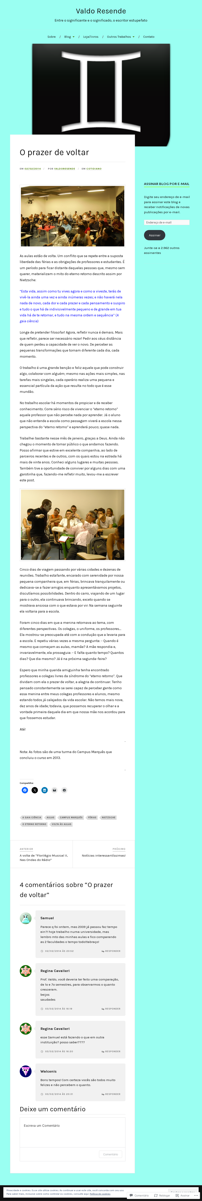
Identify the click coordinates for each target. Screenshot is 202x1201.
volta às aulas (61, 824)
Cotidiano (94, 168)
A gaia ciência (31, 817)
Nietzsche (108, 817)
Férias (92, 817)
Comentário (110, 1154)
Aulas (50, 817)
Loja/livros (90, 37)
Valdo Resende (101, 11)
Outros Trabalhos (119, 37)
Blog (67, 37)
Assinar (154, 235)
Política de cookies (100, 1194)
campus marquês (71, 817)
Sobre (52, 37)
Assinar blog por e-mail (167, 184)
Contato (148, 37)
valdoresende (64, 168)
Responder (113, 951)
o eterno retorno (34, 824)
